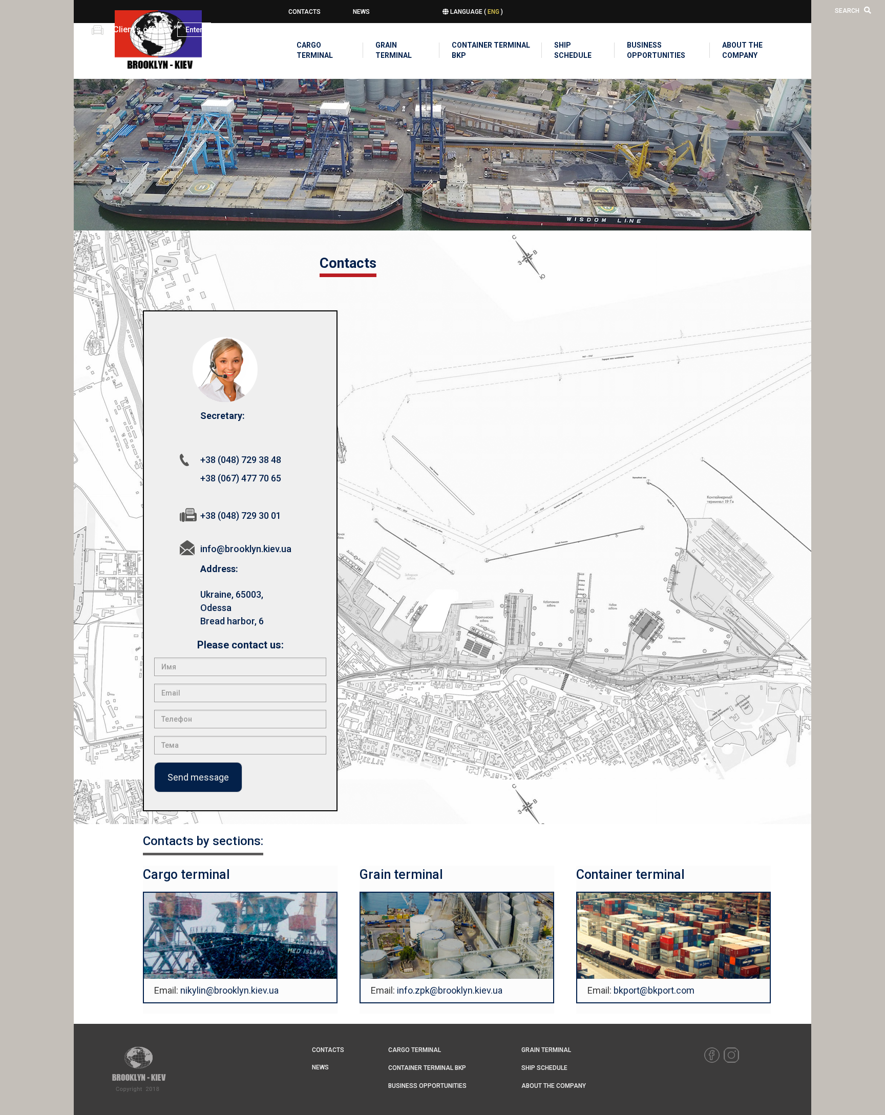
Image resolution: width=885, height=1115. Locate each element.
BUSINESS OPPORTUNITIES (653, 50)
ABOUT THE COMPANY (742, 50)
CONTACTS (304, 11)
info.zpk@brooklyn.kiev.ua (449, 990)
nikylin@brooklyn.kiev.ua (229, 990)
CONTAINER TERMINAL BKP (491, 50)
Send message (198, 777)
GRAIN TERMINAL (393, 50)
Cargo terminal (315, 50)
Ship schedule (573, 50)
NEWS (361, 11)
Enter (194, 30)
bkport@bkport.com (654, 990)
